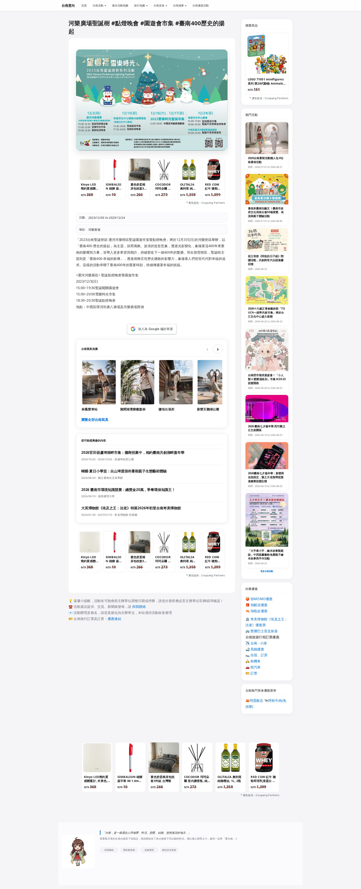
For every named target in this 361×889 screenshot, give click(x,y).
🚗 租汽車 (253, 667)
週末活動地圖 (120, 5)
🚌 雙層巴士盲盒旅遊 (261, 631)
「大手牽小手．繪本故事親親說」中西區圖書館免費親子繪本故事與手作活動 (266, 554)
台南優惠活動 (200, 5)
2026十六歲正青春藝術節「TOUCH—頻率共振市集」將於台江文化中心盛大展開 (266, 312)
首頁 (84, 5)
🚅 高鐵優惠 (254, 649)
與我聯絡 (139, 606)
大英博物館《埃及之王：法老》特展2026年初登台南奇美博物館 (131, 508)
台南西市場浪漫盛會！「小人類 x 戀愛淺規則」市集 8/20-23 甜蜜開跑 (267, 379)
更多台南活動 (267, 571)
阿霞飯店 (256, 700)
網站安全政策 (169, 849)
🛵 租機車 (253, 661)
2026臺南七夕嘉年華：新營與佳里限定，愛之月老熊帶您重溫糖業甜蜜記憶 (266, 477)
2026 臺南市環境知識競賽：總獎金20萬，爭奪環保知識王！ (128, 489)
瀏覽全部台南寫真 (94, 419)
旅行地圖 (140, 5)
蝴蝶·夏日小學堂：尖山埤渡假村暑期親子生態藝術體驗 (124, 471)
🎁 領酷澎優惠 (256, 605)
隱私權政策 (129, 849)
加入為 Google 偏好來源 (155, 329)
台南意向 (68, 5)
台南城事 (178, 5)
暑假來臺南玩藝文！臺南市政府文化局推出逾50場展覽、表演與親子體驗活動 (266, 212)
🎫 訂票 (251, 673)
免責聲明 (149, 849)
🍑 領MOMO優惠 (259, 599)
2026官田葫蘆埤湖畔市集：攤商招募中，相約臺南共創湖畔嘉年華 (132, 452)
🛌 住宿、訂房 (256, 655)
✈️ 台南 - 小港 (256, 643)
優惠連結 (114, 618)
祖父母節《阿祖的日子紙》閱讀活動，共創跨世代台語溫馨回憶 (266, 260)
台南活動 (98, 5)
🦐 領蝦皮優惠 (256, 611)
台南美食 (159, 5)
